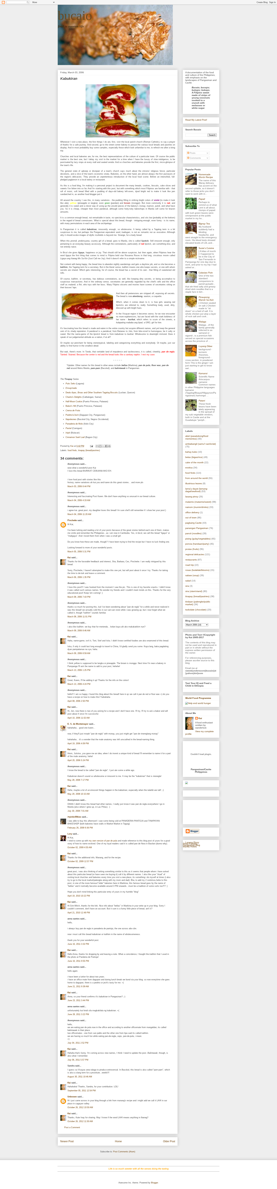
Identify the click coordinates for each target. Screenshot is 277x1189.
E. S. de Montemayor (77, 724)
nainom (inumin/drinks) (197, 507)
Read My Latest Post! (196, 120)
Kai (69, 557)
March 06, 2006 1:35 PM (78, 577)
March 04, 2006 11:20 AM (79, 514)
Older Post (169, 1141)
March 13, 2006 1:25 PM (78, 670)
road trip (189, 565)
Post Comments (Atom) (124, 1151)
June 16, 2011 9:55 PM (78, 961)
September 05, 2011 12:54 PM (81, 1090)
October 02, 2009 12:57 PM (80, 861)
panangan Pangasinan (196, 528)
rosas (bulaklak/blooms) (197, 570)
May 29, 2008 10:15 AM (78, 794)
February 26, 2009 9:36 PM (80, 828)
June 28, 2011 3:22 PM (78, 1014)
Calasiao (206, 272)
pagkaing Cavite (193, 523)
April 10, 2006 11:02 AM (78, 718)
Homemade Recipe (206, 175)
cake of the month (194, 462)
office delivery (192, 512)
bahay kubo (191, 452)
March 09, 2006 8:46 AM (78, 630)
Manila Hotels (190, 846)
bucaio (75, 15)
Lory (69, 834)
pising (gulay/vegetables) (198, 538)
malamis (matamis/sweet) (198, 502)
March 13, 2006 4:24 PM (78, 684)
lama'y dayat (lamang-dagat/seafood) (196, 490)
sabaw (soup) (192, 575)
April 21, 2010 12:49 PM (78, 912)
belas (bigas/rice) (194, 457)
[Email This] (97, 446)
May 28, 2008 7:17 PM (78, 780)
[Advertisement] (195, 811)
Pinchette (72, 520)
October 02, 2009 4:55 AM (79, 847)
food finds (72, 450)
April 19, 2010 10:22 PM (78, 896)
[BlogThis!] (100, 446)
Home (118, 1141)
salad (188, 580)
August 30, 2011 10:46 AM (79, 1076)
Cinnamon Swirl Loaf (75, 437)
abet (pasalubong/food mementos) (196, 437)
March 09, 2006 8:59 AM (78, 653)
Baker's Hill (71, 406)
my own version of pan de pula (103, 840)
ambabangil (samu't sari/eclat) (200, 444)
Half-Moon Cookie (74, 401)
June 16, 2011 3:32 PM (78, 944)
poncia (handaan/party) (197, 544)
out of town (191, 517)
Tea (204, 223)
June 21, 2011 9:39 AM (78, 986)
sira (187, 586)
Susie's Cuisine (206, 248)
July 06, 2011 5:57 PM (77, 1060)
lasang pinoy (191, 496)
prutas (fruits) (192, 549)
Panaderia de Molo (74, 424)
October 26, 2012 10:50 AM (80, 1107)
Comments (195, 158)
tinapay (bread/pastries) (89, 450)
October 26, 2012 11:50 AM (80, 1121)
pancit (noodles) (193, 533)
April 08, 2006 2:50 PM (78, 701)
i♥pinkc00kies (74, 817)
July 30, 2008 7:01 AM (77, 811)
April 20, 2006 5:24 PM (78, 760)
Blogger (154, 1182)
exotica (189, 467)
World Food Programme (198, 698)
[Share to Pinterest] (109, 446)
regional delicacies (194, 554)
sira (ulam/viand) (193, 591)
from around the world (196, 478)
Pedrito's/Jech (72, 415)
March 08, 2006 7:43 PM (78, 597)
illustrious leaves (193, 483)
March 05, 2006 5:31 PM (78, 551)
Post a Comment (72, 1127)
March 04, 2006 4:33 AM (78, 500)
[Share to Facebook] (106, 446)
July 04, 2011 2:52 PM (77, 1043)
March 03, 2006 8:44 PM (78, 486)
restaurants (191, 559)
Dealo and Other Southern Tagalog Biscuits (92, 392)
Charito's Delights (74, 397)
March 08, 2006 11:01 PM (79, 616)
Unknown (72, 1096)
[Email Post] (91, 446)
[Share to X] (103, 446)
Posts (192, 153)
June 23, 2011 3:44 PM (78, 1000)
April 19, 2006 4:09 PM (78, 743)
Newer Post (67, 1141)
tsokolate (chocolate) (195, 609)
